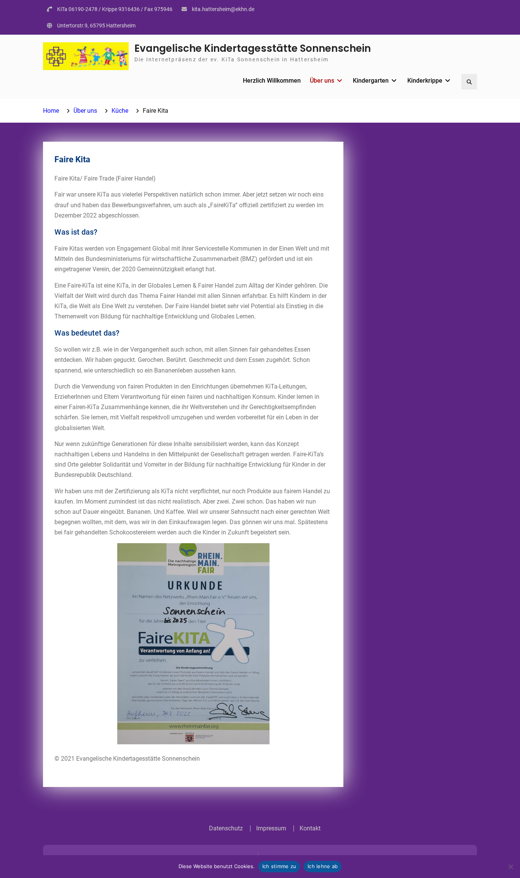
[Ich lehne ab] (510, 866)
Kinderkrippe (424, 80)
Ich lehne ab (323, 866)
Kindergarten (371, 80)
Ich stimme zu (279, 866)
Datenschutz (226, 828)
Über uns (322, 80)
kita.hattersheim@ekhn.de (223, 9)
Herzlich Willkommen (272, 80)
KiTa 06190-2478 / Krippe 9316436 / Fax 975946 (114, 9)
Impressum (271, 828)
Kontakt (310, 828)
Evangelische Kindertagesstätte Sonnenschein (252, 48)
